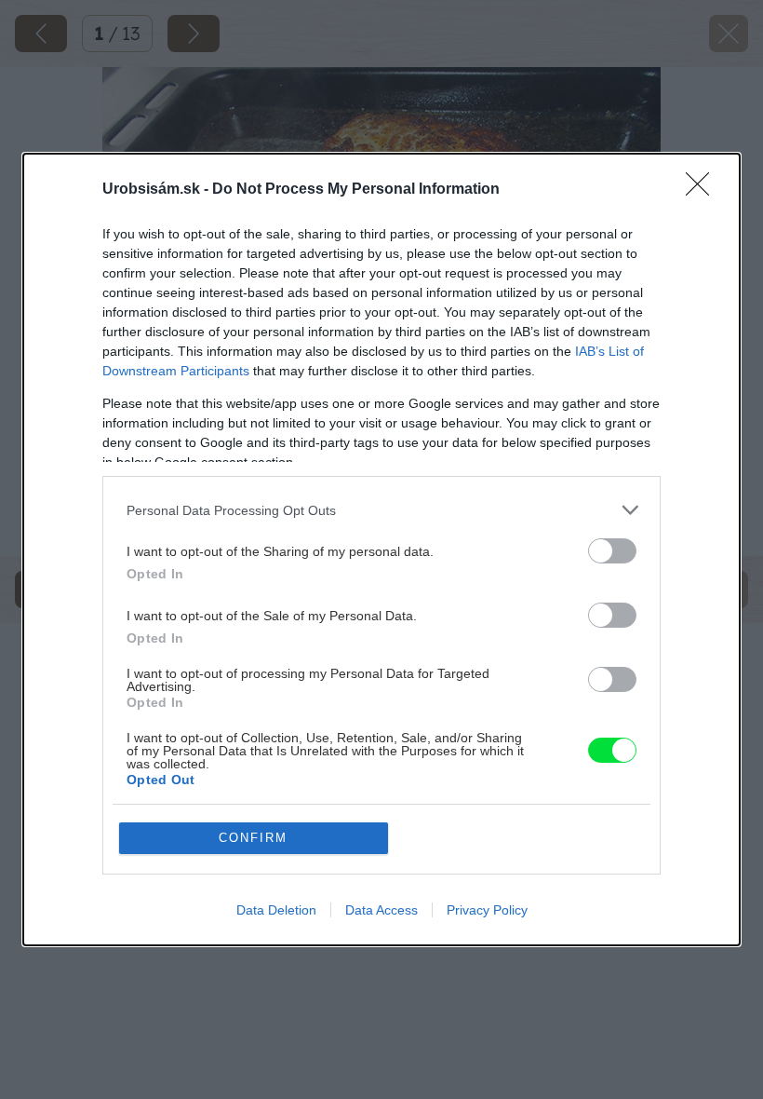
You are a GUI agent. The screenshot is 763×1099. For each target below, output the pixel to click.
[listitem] (381, 510)
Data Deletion (276, 909)
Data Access (381, 909)
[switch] (612, 550)
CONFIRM (253, 838)
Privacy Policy (487, 909)
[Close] (703, 190)
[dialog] (381, 549)
